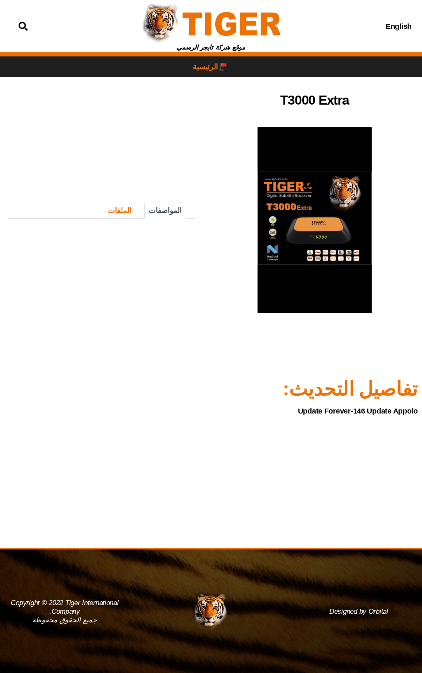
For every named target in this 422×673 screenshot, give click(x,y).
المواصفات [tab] (165, 210)
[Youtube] (315, 26)
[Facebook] (357, 26)
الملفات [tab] (119, 210)
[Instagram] (336, 26)
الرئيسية (205, 67)
